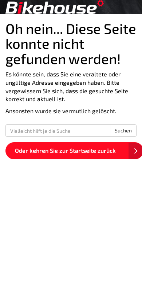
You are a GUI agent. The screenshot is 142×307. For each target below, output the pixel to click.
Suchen (123, 130)
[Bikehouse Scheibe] (71, 7)
